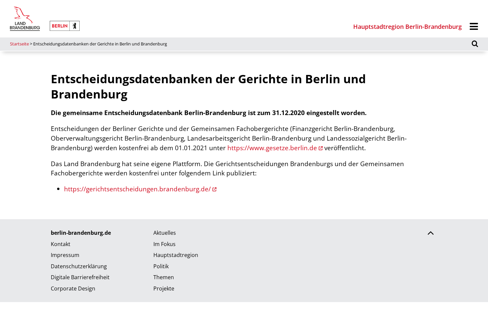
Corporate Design (73, 288)
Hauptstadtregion (175, 255)
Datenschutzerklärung (79, 266)
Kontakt (60, 244)
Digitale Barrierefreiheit (80, 277)
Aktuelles (164, 232)
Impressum (65, 255)
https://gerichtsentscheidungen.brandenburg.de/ (137, 188)
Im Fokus (164, 244)
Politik (161, 266)
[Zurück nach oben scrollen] (430, 233)
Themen (163, 277)
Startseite (19, 44)
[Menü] (474, 26)
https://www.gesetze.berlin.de (272, 147)
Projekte (163, 288)
